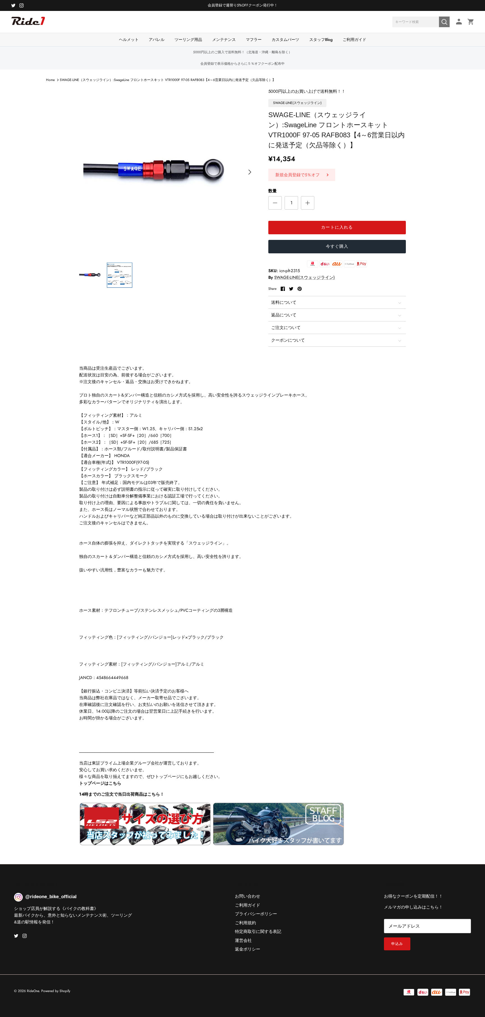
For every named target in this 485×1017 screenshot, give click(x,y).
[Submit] (444, 22)
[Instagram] (21, 5)
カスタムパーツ (285, 39)
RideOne (33, 990)
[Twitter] (13, 5)
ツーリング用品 (188, 39)
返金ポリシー (247, 949)
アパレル (156, 39)
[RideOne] (28, 23)
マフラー (254, 39)
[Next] (250, 172)
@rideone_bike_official (51, 896)
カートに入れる (337, 227)
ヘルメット (129, 39)
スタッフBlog (321, 39)
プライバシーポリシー (256, 914)
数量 (272, 191)
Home (50, 79)
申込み (397, 943)
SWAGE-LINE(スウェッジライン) (304, 277)
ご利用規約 (245, 923)
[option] (167, 172)
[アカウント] (458, 22)
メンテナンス (224, 39)
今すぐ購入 (337, 246)
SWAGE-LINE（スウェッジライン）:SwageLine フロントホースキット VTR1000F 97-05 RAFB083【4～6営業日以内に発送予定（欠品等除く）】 (168, 79)
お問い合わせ (247, 896)
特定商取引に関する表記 (258, 931)
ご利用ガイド (354, 39)
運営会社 (243, 940)
